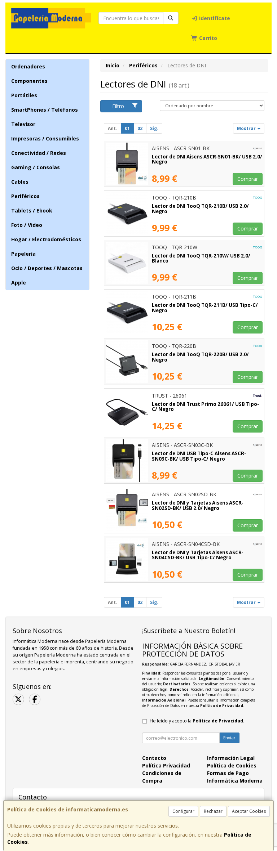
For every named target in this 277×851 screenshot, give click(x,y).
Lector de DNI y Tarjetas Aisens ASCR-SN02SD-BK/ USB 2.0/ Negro (197, 505)
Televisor (23, 124)
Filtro (118, 106)
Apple (18, 282)
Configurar (183, 811)
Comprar (247, 178)
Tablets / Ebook (31, 210)
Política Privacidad (166, 765)
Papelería (23, 253)
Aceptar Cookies (249, 811)
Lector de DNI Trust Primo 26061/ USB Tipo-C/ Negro (205, 407)
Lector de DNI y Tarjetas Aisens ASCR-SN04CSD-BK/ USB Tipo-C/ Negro (197, 555)
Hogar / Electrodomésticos (46, 239)
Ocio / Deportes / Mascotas (47, 268)
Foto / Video (26, 224)
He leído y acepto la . (197, 721)
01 (127, 128)
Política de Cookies (231, 765)
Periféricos (25, 196)
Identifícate (214, 18)
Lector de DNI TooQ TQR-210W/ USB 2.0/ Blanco (201, 258)
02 (139, 128)
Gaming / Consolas (35, 167)
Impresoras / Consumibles (45, 138)
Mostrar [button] (247, 128)
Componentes (29, 80)
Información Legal (231, 757)
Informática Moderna (235, 780)
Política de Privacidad (221, 705)
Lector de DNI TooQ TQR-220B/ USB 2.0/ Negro (200, 357)
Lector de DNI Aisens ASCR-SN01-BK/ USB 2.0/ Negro (207, 159)
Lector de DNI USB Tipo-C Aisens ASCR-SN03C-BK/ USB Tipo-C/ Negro (199, 456)
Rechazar (213, 811)
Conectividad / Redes (38, 152)
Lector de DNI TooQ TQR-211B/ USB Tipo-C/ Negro (205, 308)
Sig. (154, 128)
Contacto (154, 757)
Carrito (207, 38)
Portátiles (24, 95)
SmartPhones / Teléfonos (44, 109)
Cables (19, 181)
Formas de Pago (228, 773)
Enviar (229, 738)
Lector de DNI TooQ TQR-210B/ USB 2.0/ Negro (200, 209)
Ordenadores (28, 66)
